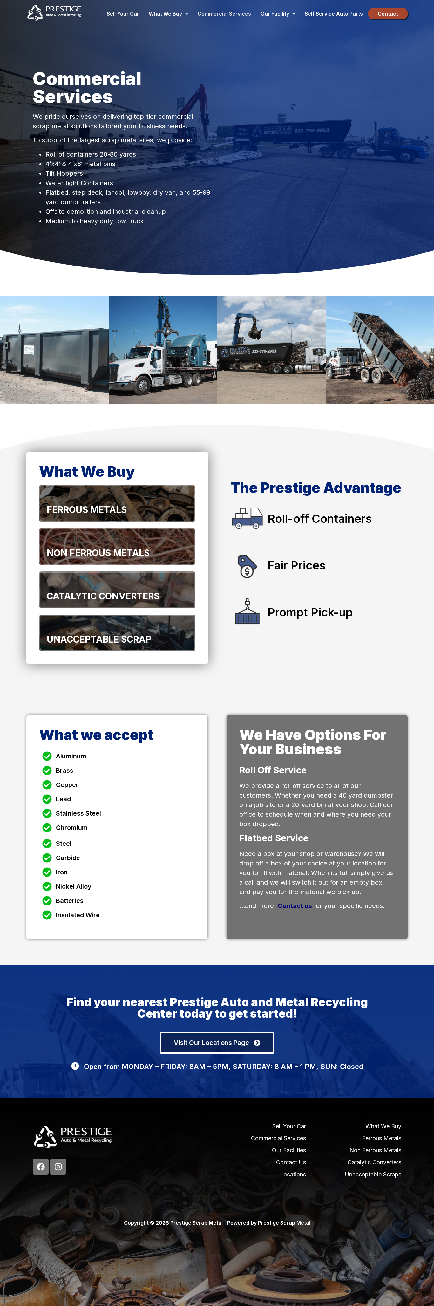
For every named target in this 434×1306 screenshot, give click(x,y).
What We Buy (165, 13)
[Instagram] (58, 1167)
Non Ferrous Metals (375, 1150)
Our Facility (275, 13)
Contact (388, 13)
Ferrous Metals (381, 1138)
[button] (168, 13)
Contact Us (291, 1162)
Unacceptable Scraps (373, 1174)
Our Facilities (289, 1150)
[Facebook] (41, 1167)
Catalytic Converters (374, 1162)
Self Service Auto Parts (334, 13)
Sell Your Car (123, 13)
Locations (293, 1174)
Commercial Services (224, 13)
